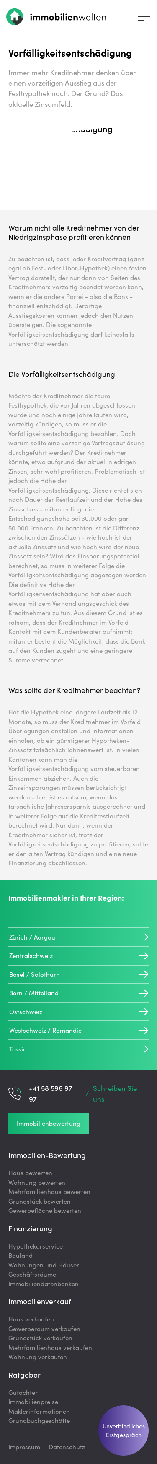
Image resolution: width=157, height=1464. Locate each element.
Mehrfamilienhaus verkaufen (50, 1347)
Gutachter (23, 1392)
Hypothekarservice (35, 1245)
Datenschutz (67, 1446)
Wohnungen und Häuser (43, 1264)
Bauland (20, 1255)
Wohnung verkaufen (37, 1356)
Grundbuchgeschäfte (39, 1420)
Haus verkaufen (31, 1318)
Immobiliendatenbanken (43, 1283)
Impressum (24, 1446)
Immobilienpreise (33, 1401)
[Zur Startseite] (56, 16)
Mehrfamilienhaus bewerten (49, 1191)
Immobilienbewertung (48, 1123)
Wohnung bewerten (36, 1182)
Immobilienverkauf (39, 1301)
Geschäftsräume (32, 1273)
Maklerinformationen (39, 1411)
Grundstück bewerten (39, 1201)
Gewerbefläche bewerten (44, 1210)
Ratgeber (24, 1374)
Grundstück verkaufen (40, 1337)
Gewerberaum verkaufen (44, 1328)
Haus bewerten (30, 1172)
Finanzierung (30, 1228)
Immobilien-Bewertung (47, 1155)
